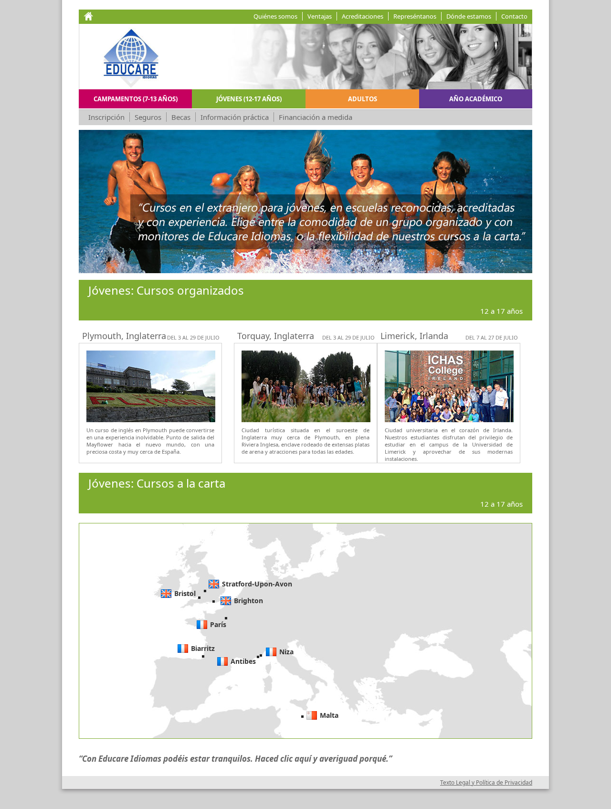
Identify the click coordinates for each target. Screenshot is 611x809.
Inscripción (106, 117)
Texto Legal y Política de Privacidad (486, 782)
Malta (329, 715)
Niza (286, 651)
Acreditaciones (362, 16)
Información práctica (234, 117)
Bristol (185, 593)
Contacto (514, 16)
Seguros (148, 117)
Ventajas (319, 16)
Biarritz (203, 648)
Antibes (243, 661)
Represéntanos (414, 16)
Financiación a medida (315, 117)
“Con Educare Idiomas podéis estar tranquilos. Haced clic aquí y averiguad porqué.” (235, 758)
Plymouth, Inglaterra (124, 335)
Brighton (248, 600)
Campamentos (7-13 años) (136, 99)
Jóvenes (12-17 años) (249, 99)
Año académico (475, 99)
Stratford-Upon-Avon (257, 583)
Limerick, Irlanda (414, 335)
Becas (180, 117)
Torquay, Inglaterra (275, 335)
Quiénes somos (275, 16)
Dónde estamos (468, 16)
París (218, 624)
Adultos (362, 99)
